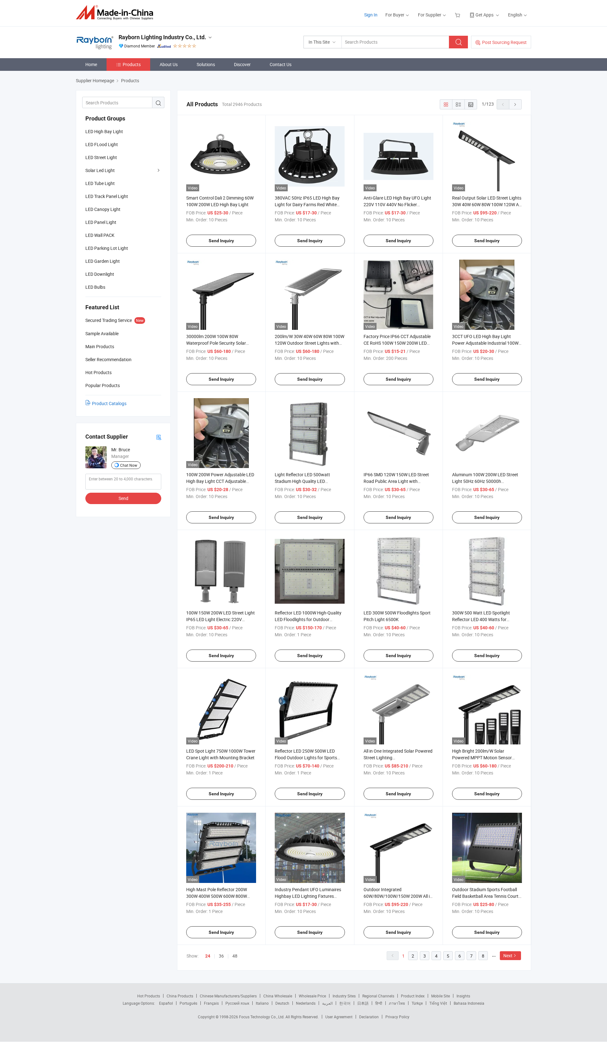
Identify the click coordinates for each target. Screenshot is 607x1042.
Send (123, 498)
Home (91, 64)
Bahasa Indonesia (469, 1003)
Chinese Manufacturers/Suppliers (228, 995)
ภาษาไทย (397, 1003)
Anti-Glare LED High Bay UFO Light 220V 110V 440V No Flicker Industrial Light (397, 204)
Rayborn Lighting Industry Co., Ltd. (162, 37)
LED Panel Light (100, 222)
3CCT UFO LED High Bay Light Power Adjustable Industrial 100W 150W (485, 343)
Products (132, 64)
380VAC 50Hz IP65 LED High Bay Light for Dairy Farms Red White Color (307, 204)
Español (166, 1003)
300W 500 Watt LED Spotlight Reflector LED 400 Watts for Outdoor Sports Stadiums (481, 619)
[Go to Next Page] (515, 104)
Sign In (370, 15)
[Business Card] (158, 437)
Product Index (413, 995)
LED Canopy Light (102, 209)
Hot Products (148, 995)
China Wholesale (277, 995)
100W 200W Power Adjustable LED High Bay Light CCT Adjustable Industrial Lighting (220, 481)
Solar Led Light (100, 170)
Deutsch (282, 1003)
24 (207, 956)
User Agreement (339, 1016)
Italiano (262, 1003)
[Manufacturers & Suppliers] (116, 12)
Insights (463, 995)
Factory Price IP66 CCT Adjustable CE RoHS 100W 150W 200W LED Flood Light (397, 343)
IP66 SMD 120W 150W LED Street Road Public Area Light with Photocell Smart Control (396, 481)
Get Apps (484, 15)
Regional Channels (378, 995)
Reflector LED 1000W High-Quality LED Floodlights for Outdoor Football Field (308, 619)
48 (234, 956)
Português (188, 1003)
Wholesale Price (312, 995)
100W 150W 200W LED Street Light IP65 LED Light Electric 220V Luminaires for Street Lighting (220, 619)
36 (221, 956)
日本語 (363, 1003)
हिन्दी (378, 1003)
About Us (169, 64)
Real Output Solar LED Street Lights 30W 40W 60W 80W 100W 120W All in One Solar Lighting (486, 204)
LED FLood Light (101, 144)
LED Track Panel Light (106, 196)
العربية (327, 1003)
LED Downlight (99, 274)
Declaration (369, 1016)
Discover (242, 64)
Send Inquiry (221, 240)
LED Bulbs (95, 287)
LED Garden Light (102, 261)
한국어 (345, 1003)
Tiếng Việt (438, 1003)
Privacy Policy (397, 1016)
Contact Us (280, 64)
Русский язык (237, 1003)
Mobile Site (440, 995)
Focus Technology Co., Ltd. (262, 1016)
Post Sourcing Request (504, 42)
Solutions (206, 64)
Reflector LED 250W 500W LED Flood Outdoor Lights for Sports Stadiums (306, 757)
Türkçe (417, 1003)
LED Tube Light (100, 183)
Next (507, 956)
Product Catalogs (109, 403)
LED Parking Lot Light (106, 248)
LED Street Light (101, 157)
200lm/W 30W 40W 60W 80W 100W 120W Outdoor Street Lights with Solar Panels (309, 343)
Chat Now (128, 465)
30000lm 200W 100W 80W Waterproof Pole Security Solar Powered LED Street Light (216, 343)
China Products (180, 995)
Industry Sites (344, 995)
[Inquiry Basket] (458, 15)
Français (211, 1003)
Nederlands (306, 1003)
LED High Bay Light (104, 131)
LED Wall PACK (99, 235)
